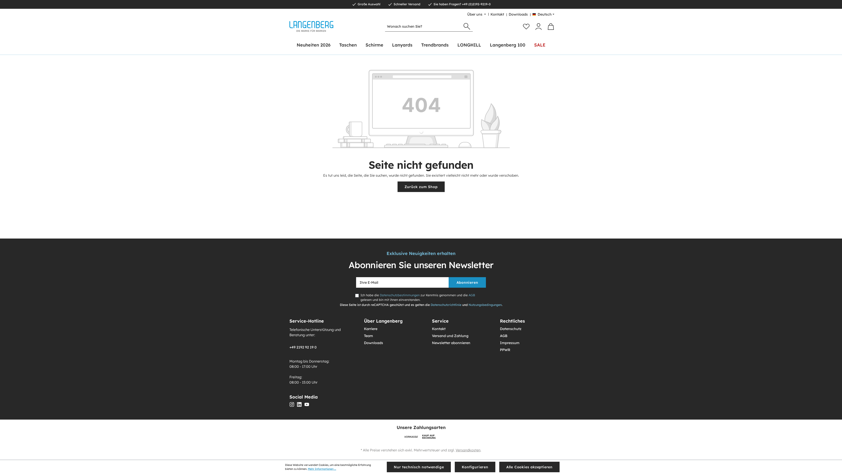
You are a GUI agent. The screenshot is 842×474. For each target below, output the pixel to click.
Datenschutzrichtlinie (446, 305)
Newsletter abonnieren (451, 343)
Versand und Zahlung (450, 336)
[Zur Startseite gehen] (311, 26)
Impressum (509, 343)
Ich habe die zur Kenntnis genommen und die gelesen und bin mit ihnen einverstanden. (417, 297)
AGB (472, 295)
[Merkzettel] (526, 26)
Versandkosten (468, 450)
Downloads (518, 14)
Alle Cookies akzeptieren (529, 467)
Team (368, 336)
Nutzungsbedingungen (485, 305)
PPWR (505, 350)
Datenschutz (510, 329)
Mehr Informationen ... (322, 468)
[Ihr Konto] (538, 26)
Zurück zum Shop (421, 187)
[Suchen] (467, 26)
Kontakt (497, 14)
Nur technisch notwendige (419, 467)
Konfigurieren (475, 467)
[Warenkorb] (551, 26)
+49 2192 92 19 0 (303, 347)
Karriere (370, 329)
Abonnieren (467, 282)
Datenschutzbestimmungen (400, 295)
